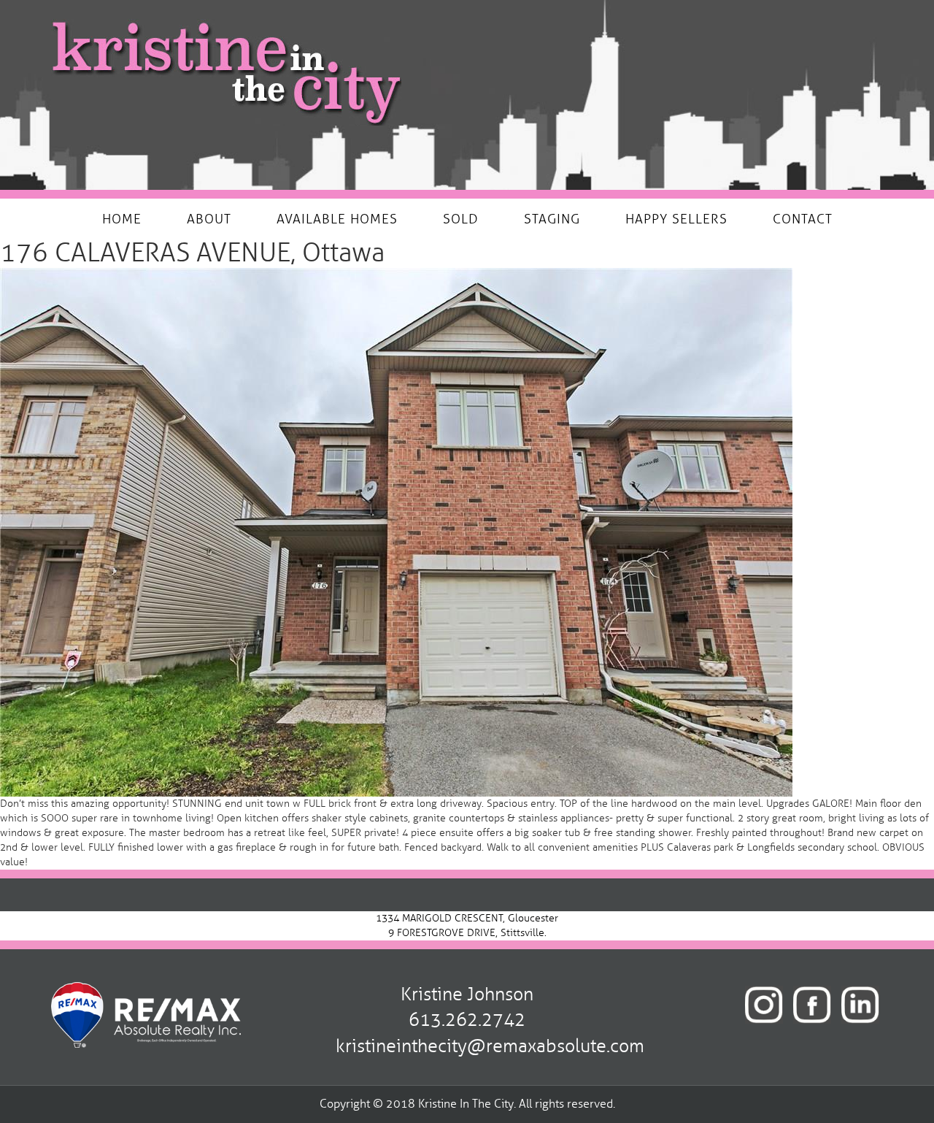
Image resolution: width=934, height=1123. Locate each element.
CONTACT (803, 219)
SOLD (461, 219)
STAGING (552, 219)
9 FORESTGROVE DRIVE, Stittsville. (467, 933)
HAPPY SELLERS (676, 219)
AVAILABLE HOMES (337, 219)
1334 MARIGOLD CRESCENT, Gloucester (467, 918)
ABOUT (209, 219)
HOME (122, 219)
